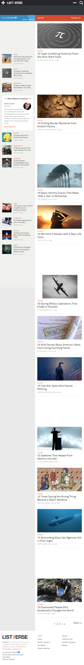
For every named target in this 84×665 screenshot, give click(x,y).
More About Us (10, 127)
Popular (31, 19)
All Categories (8, 18)
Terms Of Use (21, 647)
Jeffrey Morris (43, 310)
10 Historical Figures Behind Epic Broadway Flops (21, 235)
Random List (75, 18)
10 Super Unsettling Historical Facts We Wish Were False (22, 73)
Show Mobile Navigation (3, 2)
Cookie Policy (17, 649)
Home (40, 639)
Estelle (40, 240)
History (15, 69)
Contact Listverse (68, 642)
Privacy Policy (7, 649)
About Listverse (44, 648)
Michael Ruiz (42, 614)
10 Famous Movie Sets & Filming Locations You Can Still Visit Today (22, 59)
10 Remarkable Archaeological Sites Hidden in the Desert (21, 163)
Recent (25, 19)
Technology (17, 218)
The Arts (16, 231)
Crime (15, 204)
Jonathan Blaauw (44, 503)
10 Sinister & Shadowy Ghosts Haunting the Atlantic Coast (22, 249)
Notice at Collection (9, 659)
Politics (15, 133)
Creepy (15, 245)
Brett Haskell (42, 544)
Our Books (41, 645)
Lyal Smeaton (42, 199)
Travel (15, 54)
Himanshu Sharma (44, 130)
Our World (17, 158)
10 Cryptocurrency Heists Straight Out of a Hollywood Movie (23, 208)
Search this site (81, 3)
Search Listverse (44, 642)
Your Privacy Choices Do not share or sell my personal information (13, 655)
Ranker (64, 645)
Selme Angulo (42, 60)
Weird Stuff (17, 83)
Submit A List (67, 639)
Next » (78, 623)
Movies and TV (18, 146)
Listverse (6, 642)
